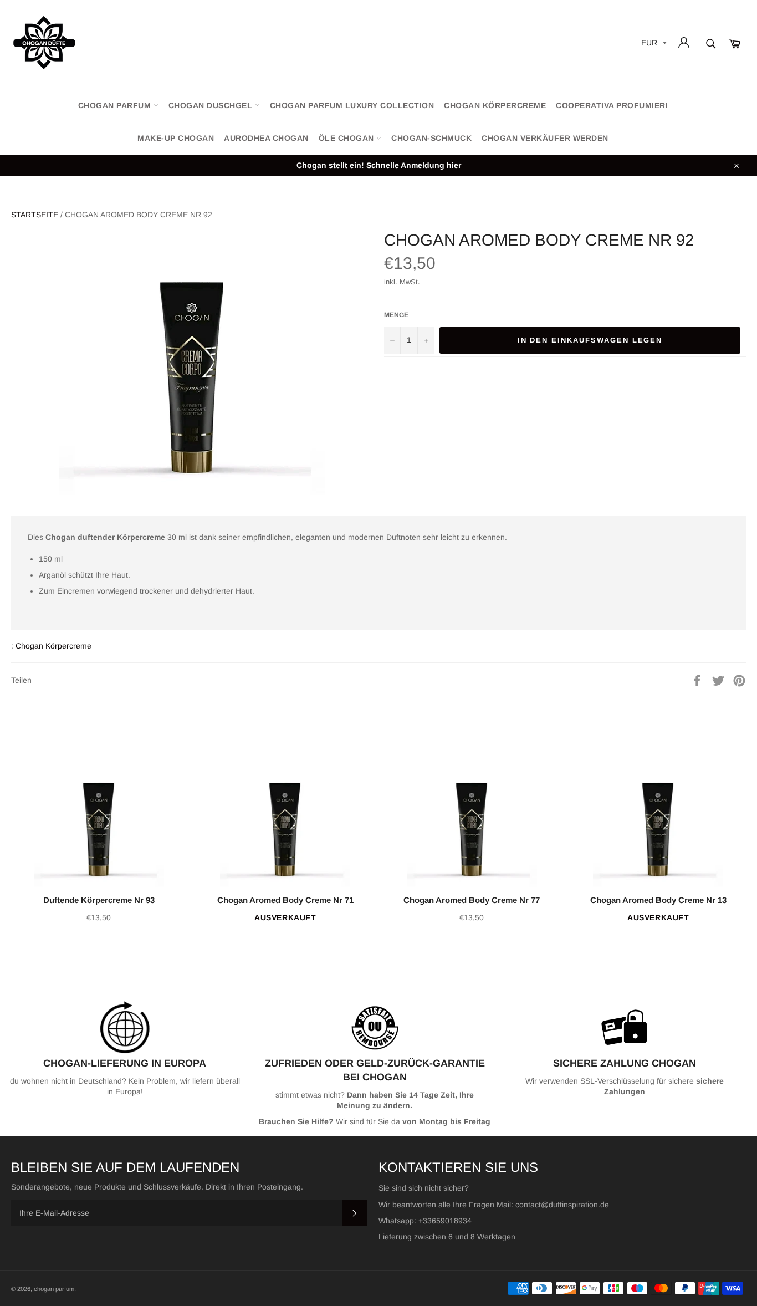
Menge (396, 315)
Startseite (34, 214)
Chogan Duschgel (211, 105)
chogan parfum (116, 105)
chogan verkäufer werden (545, 138)
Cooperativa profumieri (612, 105)
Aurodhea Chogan (266, 138)
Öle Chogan (348, 138)
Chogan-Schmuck (431, 138)
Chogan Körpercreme (495, 105)
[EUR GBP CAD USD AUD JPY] (653, 44)
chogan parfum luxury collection (352, 105)
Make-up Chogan (175, 138)
